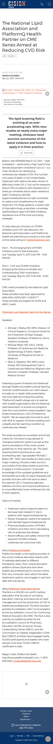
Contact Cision (26, 711)
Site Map (20, 736)
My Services (25, 719)
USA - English (9, 56)
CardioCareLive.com (38, 240)
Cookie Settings (38, 736)
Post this (28, 153)
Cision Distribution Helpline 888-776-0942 (27, 726)
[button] (42, 4)
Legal (12, 736)
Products (26, 714)
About (26, 716)
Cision (30, 740)
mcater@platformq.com (27, 661)
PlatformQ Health (20, 550)
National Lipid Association (25, 588)
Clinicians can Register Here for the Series (26, 312)
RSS (28, 736)
